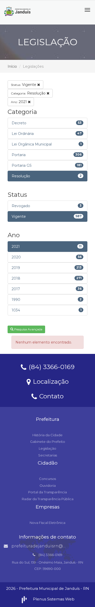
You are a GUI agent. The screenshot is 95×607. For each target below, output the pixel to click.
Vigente (24, 84)
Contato (50, 395)
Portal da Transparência (47, 492)
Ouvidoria (48, 485)
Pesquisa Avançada (27, 329)
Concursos (47, 479)
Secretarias (47, 455)
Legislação (47, 448)
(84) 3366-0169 (50, 366)
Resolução (29, 93)
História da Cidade (47, 435)
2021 (19, 102)
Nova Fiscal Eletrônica (47, 523)
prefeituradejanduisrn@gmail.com (47, 546)
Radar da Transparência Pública (47, 499)
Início (12, 66)
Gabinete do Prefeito (47, 442)
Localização (50, 381)
